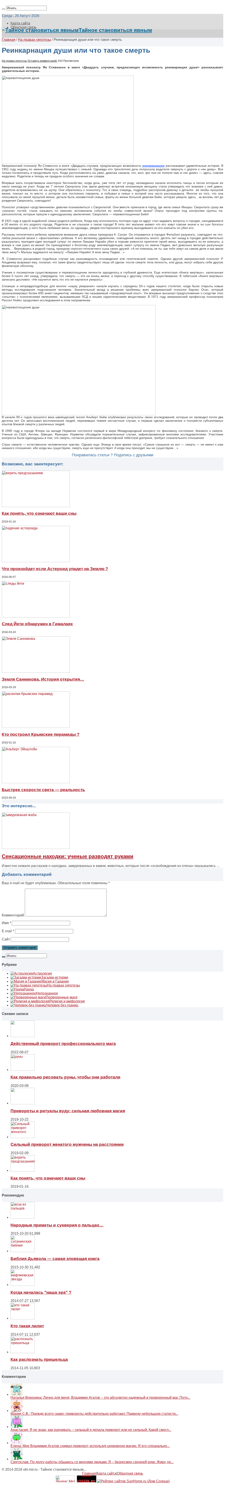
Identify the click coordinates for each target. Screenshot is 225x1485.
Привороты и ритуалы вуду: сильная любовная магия (68, 1111)
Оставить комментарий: (42, 60)
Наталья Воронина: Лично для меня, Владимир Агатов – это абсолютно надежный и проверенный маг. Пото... (100, 1397)
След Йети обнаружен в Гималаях (37, 624)
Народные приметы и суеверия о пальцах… (57, 1225)
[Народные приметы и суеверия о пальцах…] (23, 1217)
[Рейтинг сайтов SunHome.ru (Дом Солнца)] (133, 1481)
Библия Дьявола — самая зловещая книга (55, 1258)
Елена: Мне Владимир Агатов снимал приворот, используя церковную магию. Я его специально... (90, 1446)
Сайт (6, 939)
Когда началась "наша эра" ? (41, 1292)
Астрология (42, 973)
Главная (8, 39)
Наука (29, 989)
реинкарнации (153, 165)
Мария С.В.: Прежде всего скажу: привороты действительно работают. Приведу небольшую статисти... (94, 1414)
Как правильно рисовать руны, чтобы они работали (65, 1077)
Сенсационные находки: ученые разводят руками (67, 856)
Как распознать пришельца (39, 1359)
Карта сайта (20, 23)
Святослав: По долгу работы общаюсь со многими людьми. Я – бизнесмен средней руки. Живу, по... (92, 1462)
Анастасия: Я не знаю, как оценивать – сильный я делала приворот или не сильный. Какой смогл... (91, 1430)
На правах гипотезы (34, 39)
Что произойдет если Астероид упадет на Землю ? (55, 568)
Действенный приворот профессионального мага (63, 1043)
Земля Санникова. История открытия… (43, 679)
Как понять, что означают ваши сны (39, 513)
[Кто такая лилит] (23, 1318)
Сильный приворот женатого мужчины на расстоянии (67, 1144)
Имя (6, 923)
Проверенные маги (61, 997)
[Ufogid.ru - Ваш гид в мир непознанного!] (86, 1481)
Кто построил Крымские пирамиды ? (41, 734)
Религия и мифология (67, 1001)
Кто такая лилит (27, 1326)
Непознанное (47, 993)
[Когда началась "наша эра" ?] (23, 1285)
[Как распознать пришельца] (23, 1352)
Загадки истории (54, 977)
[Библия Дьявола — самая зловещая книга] (23, 1251)
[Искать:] (3, 9)
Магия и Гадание (55, 981)
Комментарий (13, 915)
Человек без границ (62, 1005)
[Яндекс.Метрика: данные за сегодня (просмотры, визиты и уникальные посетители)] (65, 1479)
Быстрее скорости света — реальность (43, 789)
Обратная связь (130, 1473)
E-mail (8, 931)
